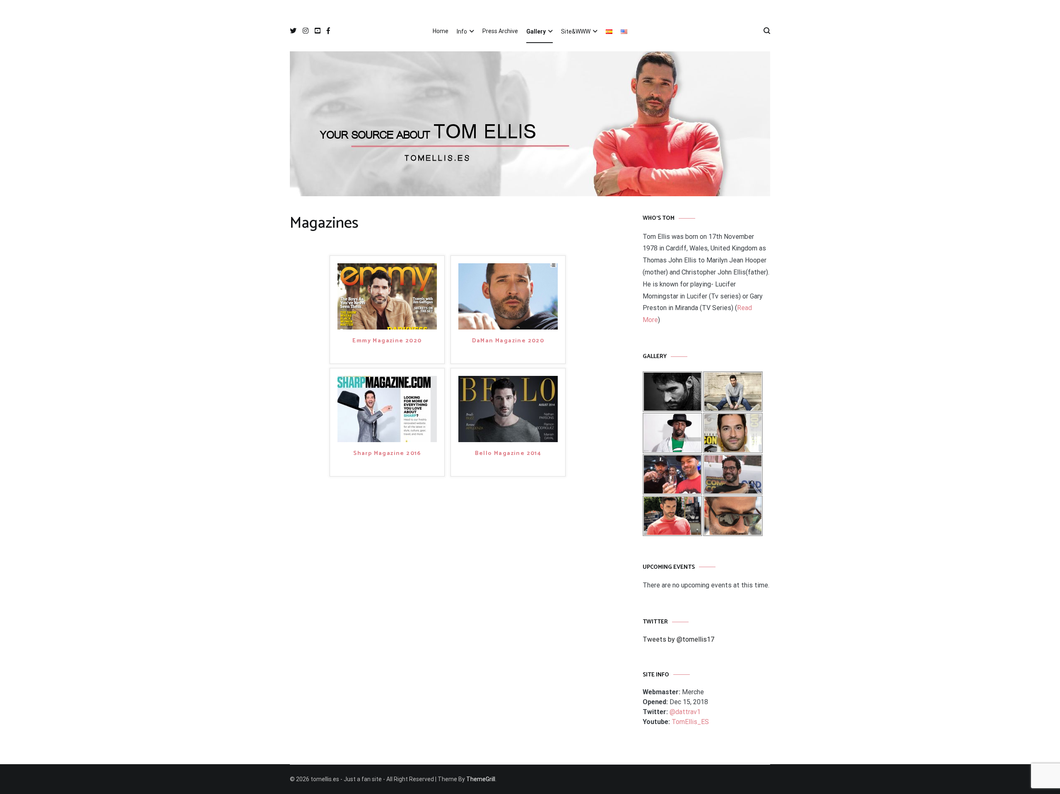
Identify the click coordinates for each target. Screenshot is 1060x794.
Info (462, 31)
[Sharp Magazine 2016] (387, 408)
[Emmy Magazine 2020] (387, 296)
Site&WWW (575, 31)
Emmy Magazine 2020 (387, 341)
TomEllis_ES (690, 722)
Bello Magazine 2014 (508, 454)
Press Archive (500, 31)
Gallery (536, 31)
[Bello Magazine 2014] (508, 408)
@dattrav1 (685, 712)
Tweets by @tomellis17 (678, 639)
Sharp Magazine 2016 (387, 454)
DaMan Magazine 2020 (508, 341)
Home (440, 31)
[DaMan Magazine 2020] (508, 296)
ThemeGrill (480, 779)
